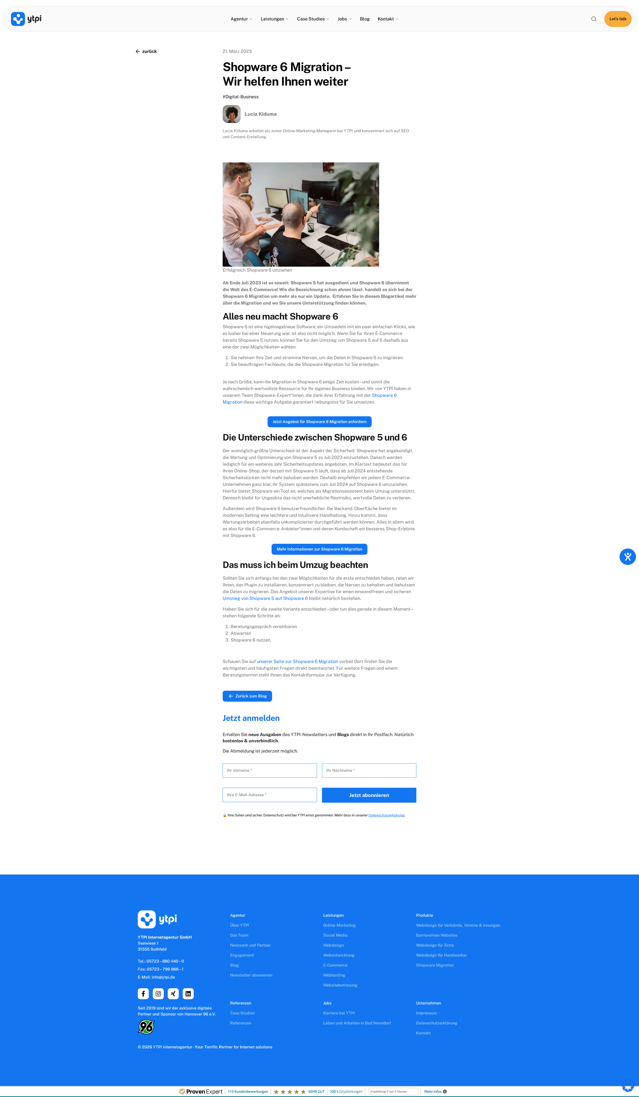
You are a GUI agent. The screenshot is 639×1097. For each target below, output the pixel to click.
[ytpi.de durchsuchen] (593, 18)
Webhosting (334, 975)
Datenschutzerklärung (386, 815)
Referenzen (240, 1023)
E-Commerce (335, 965)
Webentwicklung (338, 955)
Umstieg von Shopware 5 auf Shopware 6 (265, 598)
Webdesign (333, 945)
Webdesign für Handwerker (441, 955)
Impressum (426, 1013)
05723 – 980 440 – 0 (165, 961)
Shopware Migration (435, 965)
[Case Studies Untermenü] (328, 19)
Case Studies (242, 1013)
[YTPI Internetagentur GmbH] (26, 19)
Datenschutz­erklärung (436, 1023)
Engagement (242, 955)
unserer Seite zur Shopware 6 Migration (297, 661)
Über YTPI (239, 925)
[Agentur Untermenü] (251, 19)
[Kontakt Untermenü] (397, 19)
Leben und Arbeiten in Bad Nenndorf (357, 1023)
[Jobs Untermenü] (350, 19)
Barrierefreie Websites (437, 935)
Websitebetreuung (340, 985)
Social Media (335, 935)
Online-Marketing (339, 925)
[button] (628, 1086)
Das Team (239, 935)
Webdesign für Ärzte (435, 945)
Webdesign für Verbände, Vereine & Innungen (458, 925)
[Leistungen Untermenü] (287, 19)
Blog (365, 18)
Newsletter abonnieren (251, 975)
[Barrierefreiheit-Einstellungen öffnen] (628, 556)
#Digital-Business (241, 96)
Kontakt (386, 18)
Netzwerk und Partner (250, 945)
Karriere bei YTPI (339, 1013)
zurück (149, 51)
